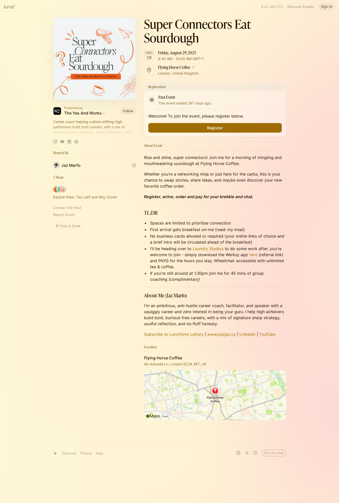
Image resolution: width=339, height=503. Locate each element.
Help (99, 453)
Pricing (86, 453)
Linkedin (247, 334)
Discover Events (300, 7)
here (252, 254)
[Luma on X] (247, 453)
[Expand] (94, 132)
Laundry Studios (208, 248)
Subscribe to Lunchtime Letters (174, 334)
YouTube (267, 334)
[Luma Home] (9, 6)
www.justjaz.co (221, 334)
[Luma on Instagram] (238, 453)
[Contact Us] (255, 453)
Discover (69, 453)
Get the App (274, 453)
